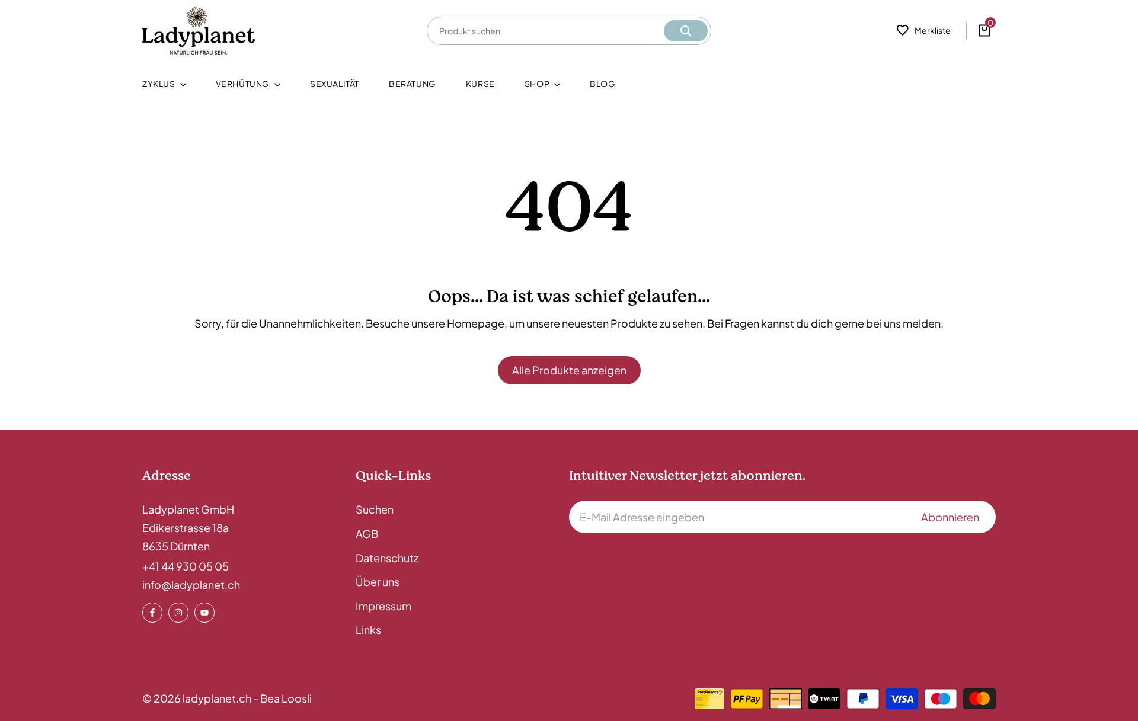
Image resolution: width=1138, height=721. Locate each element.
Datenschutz (387, 558)
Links (368, 629)
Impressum (383, 606)
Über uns (377, 581)
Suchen (375, 509)
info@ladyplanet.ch (191, 584)
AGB (367, 533)
